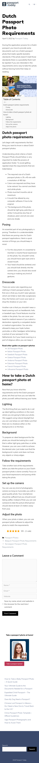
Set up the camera (12, 124)
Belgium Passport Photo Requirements (20, 541)
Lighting (8, 117)
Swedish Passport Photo (17, 354)
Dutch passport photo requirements (16, 105)
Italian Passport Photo (16, 351)
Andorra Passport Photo (17, 360)
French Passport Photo (16, 366)
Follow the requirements (13, 122)
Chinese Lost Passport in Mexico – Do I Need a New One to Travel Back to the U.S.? (19, 706)
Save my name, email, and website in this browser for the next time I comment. (19, 604)
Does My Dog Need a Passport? (17, 699)
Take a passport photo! (14, 664)
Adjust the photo (11, 127)
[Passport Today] (10, 4)
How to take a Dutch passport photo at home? (17, 113)
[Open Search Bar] (29, 4)
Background (9, 119)
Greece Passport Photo (16, 357)
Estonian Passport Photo (17, 363)
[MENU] (34, 4)
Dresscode (9, 110)
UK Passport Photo (15, 348)
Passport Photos (11, 538)
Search (5, 745)
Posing (8, 107)
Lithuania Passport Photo (17, 369)
